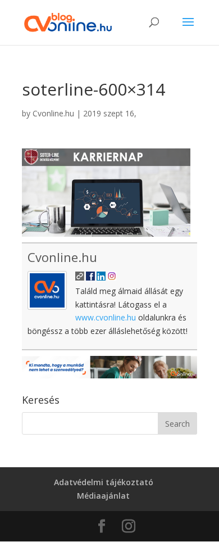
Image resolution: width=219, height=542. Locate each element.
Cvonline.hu (53, 113)
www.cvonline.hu (105, 317)
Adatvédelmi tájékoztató (103, 482)
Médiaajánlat (103, 495)
